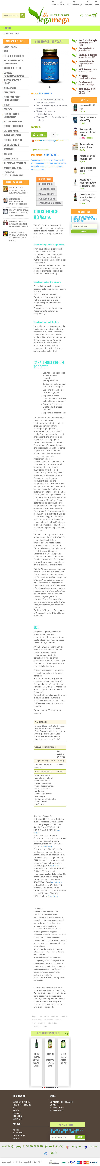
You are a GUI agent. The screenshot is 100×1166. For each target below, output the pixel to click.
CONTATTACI (17, 1119)
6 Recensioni (50, 154)
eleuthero (54, 1016)
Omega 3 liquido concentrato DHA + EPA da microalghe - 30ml (88, 182)
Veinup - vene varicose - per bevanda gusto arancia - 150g (50, 1065)
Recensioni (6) (45, 184)
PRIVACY (16, 1110)
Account (16, 1129)
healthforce (36, 1027)
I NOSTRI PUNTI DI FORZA (22, 1104)
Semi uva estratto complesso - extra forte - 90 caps (88, 132)
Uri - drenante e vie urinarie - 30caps (86, 146)
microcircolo (36, 1020)
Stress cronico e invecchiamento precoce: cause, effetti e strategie (18, 201)
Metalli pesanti (46, 193)
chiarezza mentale (39, 1023)
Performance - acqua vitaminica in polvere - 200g (63, 1060)
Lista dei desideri (42, 150)
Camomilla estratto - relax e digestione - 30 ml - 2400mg (88, 197)
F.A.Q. (15, 1107)
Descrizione (44, 179)
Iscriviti (84, 231)
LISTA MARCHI (55, 1104)
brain (45, 1027)
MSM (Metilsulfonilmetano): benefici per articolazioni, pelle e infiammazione (18, 213)
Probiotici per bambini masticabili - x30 (87, 157)
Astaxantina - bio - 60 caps (87, 107)
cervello (58, 1020)
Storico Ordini (18, 1132)
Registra (16, 1138)
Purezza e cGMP (46, 198)
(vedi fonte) (46, 846)
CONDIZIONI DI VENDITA (21, 1102)
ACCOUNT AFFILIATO (57, 1107)
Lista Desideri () (19, 1135)
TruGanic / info (46, 188)
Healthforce (45, 93)
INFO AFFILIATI (18, 1116)
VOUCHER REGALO (56, 1110)
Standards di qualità (49, 203)
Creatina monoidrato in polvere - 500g (88, 119)
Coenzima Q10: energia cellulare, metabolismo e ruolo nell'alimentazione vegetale (18, 236)
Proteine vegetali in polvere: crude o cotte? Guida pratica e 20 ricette (18, 190)
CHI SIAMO (17, 1113)
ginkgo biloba (44, 1016)
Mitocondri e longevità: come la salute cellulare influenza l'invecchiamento (18, 224)
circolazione (48, 1020)
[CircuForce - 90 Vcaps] (50, 66)
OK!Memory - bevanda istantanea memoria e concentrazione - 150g (37, 1063)
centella (64, 1016)
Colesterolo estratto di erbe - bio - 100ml (88, 169)
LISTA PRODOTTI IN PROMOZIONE (61, 1102)
